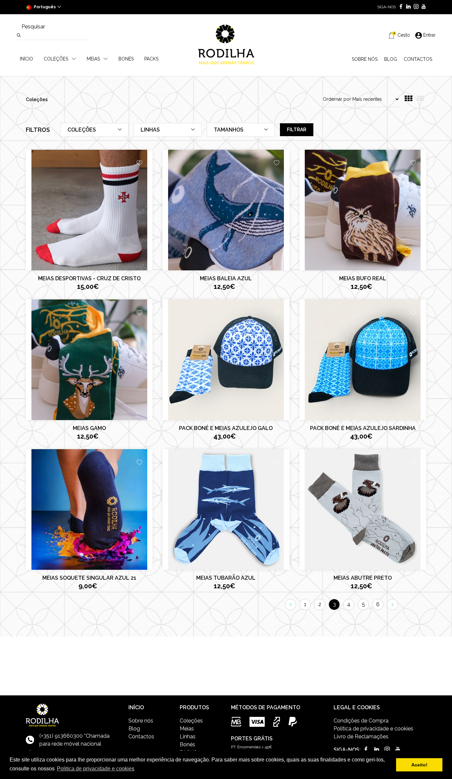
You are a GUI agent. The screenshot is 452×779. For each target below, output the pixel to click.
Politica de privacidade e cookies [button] (95, 768)
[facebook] (399, 7)
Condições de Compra (361, 721)
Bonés (187, 744)
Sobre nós (140, 721)
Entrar (429, 35)
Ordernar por (337, 99)
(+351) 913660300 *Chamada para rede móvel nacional (74, 740)
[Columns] (408, 99)
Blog (134, 728)
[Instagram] (415, 7)
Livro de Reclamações (361, 736)
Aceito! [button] (419, 764)
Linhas (188, 736)
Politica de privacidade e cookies (373, 728)
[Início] (226, 44)
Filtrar (296, 129)
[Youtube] (422, 7)
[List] (420, 99)
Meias (187, 728)
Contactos (141, 736)
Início (26, 58)
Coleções (191, 721)
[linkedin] (407, 7)
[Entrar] (139, 164)
